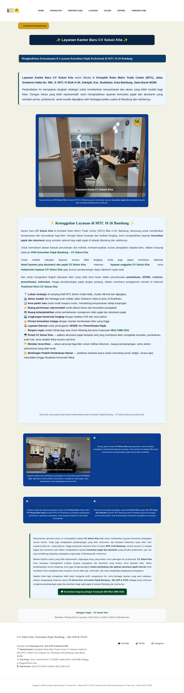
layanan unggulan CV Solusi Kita (129, 264)
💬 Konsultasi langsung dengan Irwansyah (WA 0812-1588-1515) (92, 592)
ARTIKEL (121, 11)
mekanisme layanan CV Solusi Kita (41, 269)
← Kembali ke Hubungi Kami (33, 26)
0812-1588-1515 (120, 330)
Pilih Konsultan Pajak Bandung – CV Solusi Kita (59, 252)
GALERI (107, 11)
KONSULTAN (56, 11)
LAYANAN (93, 11)
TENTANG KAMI (75, 11)
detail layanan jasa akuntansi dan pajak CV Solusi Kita (53, 264)
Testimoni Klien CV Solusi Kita (39, 286)
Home (41, 11)
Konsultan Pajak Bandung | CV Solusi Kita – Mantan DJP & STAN (14, 12)
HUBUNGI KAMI (139, 11)
